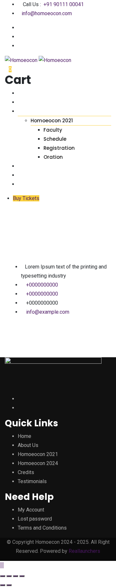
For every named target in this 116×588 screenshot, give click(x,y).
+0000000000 (42, 285)
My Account (31, 510)
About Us (30, 102)
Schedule (55, 139)
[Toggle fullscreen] (15, 576)
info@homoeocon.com (47, 13)
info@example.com (47, 312)
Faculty (53, 130)
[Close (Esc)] (2, 576)
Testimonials (35, 175)
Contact (30, 184)
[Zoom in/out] (21, 576)
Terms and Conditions (42, 528)
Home (25, 93)
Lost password (35, 519)
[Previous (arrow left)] (2, 585)
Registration (59, 148)
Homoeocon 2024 (38, 463)
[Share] (9, 576)
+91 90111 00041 (64, 4)
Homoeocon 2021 (52, 120)
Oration (53, 157)
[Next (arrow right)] (9, 585)
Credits (28, 166)
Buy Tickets (26, 198)
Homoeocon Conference (52, 111)
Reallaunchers (84, 551)
